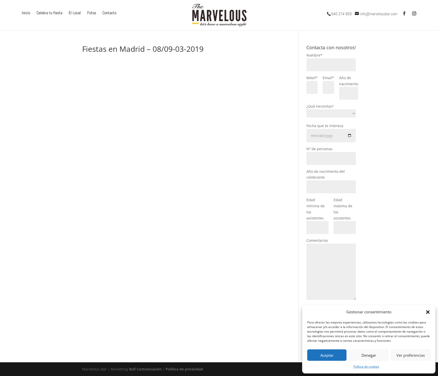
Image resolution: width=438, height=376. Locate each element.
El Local (75, 13)
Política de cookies (366, 366)
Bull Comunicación (145, 369)
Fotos (91, 13)
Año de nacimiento (348, 80)
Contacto (109, 13)
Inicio (26, 13)
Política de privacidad (184, 369)
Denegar (368, 355)
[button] (427, 312)
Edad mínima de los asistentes (315, 208)
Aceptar (327, 355)
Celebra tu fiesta (49, 13)
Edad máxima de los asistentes (343, 208)
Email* (328, 77)
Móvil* (312, 77)
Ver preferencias (410, 355)
